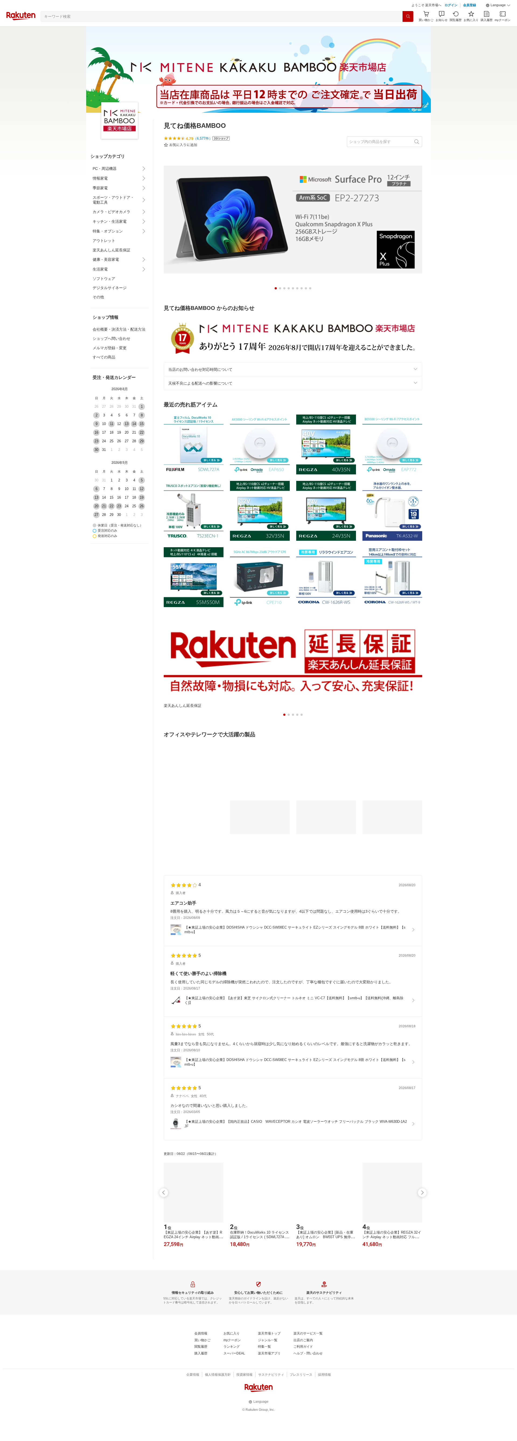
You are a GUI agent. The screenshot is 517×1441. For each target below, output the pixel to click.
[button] (498, 5)
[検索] (408, 16)
